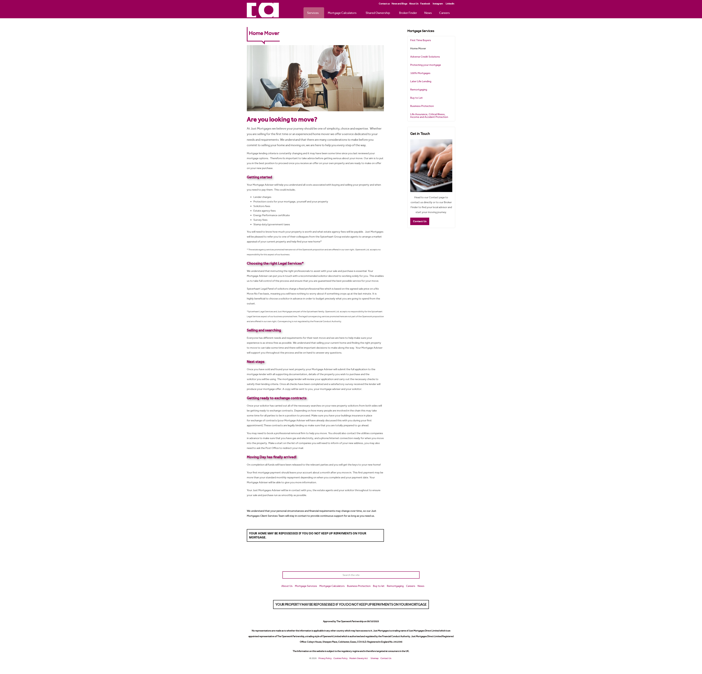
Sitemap (375, 658)
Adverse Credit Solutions (425, 56)
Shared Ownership (378, 13)
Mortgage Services (420, 31)
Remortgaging (418, 89)
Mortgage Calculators (342, 13)
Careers (444, 13)
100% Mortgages (420, 73)
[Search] (416, 575)
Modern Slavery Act (358, 658)
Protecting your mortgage (425, 65)
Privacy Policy (325, 658)
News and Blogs (399, 3)
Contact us (384, 3)
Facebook (425, 3)
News (428, 13)
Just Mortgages (263, 10)
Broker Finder (408, 13)
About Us (413, 3)
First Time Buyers (420, 40)
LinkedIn (450, 3)
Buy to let (378, 586)
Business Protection (422, 106)
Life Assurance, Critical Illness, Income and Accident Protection (429, 116)
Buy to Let (416, 97)
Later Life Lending (420, 81)
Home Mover (418, 48)
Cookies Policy (340, 658)
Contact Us (420, 221)
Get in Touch (420, 134)
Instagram (438, 3)
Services (313, 13)
